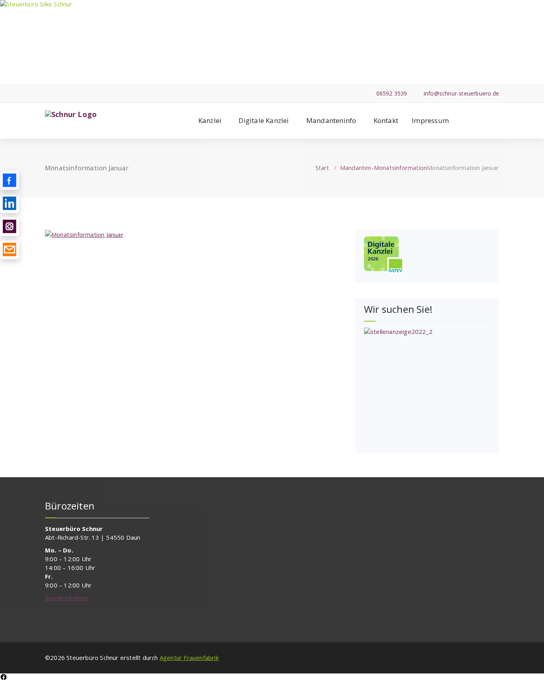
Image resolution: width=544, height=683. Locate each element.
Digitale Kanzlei (264, 120)
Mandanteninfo (331, 120)
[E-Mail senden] (9, 249)
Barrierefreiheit (66, 598)
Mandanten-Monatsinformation (383, 168)
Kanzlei (209, 120)
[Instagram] (9, 226)
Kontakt (386, 120)
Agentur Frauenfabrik (189, 658)
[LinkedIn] (9, 203)
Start (322, 168)
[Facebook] (3, 678)
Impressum (430, 120)
